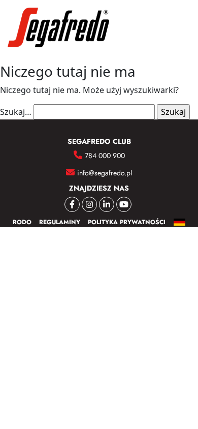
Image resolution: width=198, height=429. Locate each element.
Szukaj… (15, 111)
